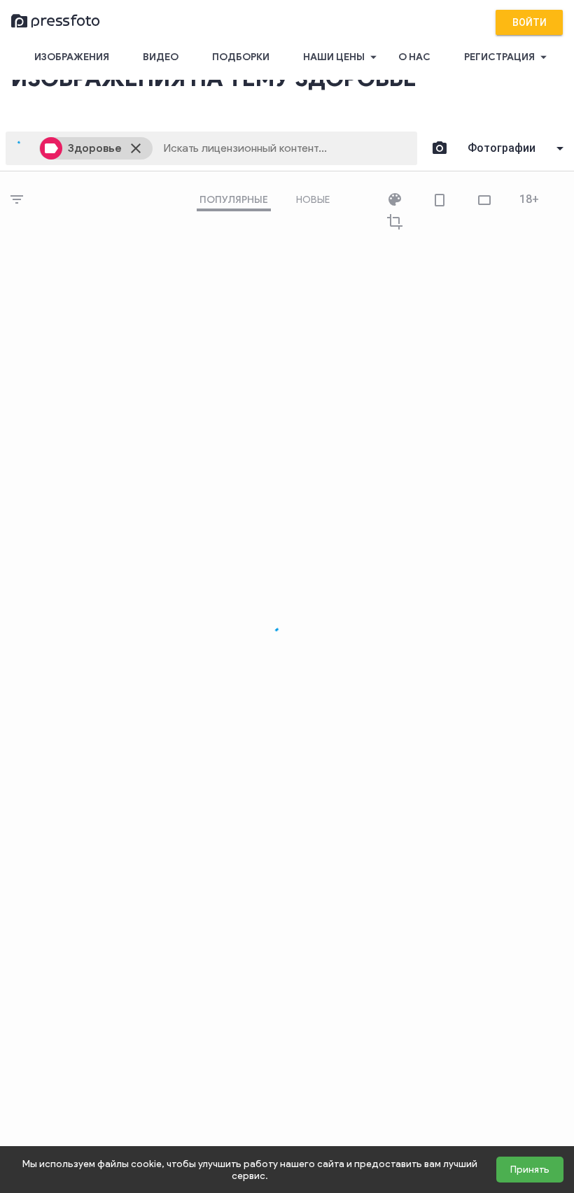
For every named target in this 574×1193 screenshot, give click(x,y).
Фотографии (502, 148)
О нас (414, 57)
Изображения (71, 57)
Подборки (241, 57)
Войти (529, 22)
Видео (160, 57)
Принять (530, 1170)
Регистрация (507, 57)
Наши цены (342, 57)
